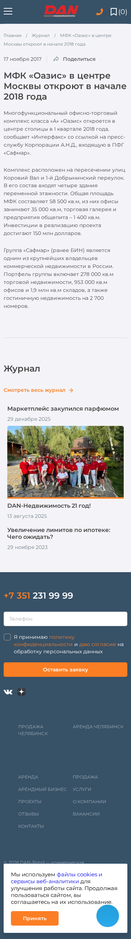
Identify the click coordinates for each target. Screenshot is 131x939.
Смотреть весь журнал (35, 390)
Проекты (29, 801)
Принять (35, 918)
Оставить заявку (65, 669)
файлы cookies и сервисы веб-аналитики (56, 878)
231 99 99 (38, 595)
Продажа (85, 777)
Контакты (31, 826)
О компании (89, 801)
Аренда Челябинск (98, 726)
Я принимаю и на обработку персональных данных (69, 644)
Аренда (28, 777)
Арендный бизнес (42, 789)
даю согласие (97, 644)
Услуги (82, 789)
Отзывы (28, 814)
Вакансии (86, 814)
